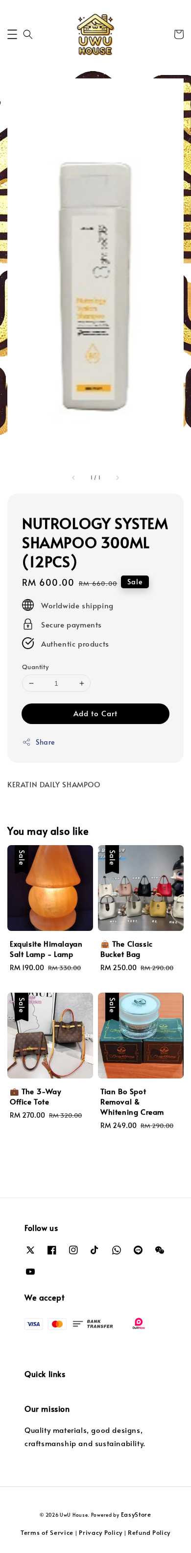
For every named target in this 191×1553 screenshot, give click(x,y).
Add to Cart (95, 713)
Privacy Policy (100, 1532)
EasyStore (136, 1514)
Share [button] (45, 742)
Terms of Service (47, 1532)
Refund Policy (149, 1532)
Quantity (35, 666)
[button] (12, 34)
